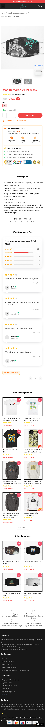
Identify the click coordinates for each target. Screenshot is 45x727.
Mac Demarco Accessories (17, 13)
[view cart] (42, 6)
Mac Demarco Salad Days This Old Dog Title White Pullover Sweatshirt (11, 515)
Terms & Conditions (7, 661)
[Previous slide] (4, 47)
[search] (38, 6)
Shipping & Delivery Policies (10, 680)
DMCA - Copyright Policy (9, 667)
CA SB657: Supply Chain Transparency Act (15, 670)
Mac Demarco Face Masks (11, 16)
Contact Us (5, 689)
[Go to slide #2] (28, 81)
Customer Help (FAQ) (8, 692)
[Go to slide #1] (17, 81)
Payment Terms (6, 683)
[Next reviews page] (40, 378)
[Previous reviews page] (30, 378)
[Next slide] (41, 47)
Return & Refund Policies (9, 686)
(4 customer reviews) (18, 95)
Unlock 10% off (4, 718)
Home (3, 13)
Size (4, 102)
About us (4, 658)
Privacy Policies (6, 664)
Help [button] (41, 724)
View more (23, 528)
